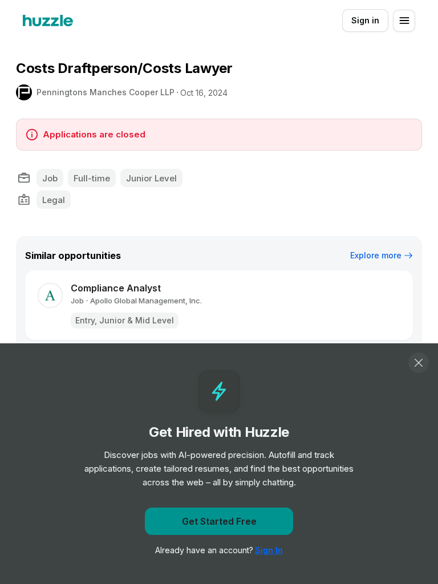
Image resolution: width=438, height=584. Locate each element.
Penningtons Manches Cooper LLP (105, 92)
